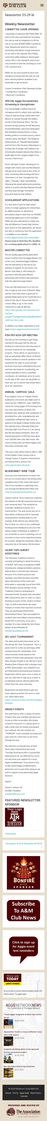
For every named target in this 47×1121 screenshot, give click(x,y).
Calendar (24, 1096)
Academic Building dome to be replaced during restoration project (21, 1050)
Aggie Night (24, 1093)
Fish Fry (15, 1093)
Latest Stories (12, 983)
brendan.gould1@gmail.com (16, 631)
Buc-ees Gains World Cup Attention (19, 1066)
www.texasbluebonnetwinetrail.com (20, 492)
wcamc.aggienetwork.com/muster (24, 329)
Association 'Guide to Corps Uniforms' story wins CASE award (23, 1033)
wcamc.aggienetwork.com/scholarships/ (22, 237)
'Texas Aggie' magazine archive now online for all (22, 1016)
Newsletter (11, 834)
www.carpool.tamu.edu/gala (17, 465)
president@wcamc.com (15, 794)
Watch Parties (35, 1093)
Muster (8, 1093)
